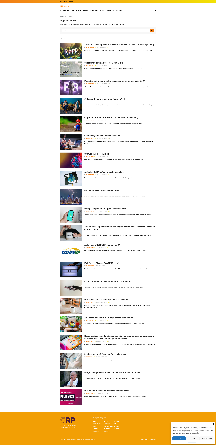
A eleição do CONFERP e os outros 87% (102, 245)
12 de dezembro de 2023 (101, 83)
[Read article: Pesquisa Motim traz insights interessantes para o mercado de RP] (71, 87)
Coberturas (110, 11)
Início (61, 1)
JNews (65, 439)
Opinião (102, 11)
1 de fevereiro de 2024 (101, 47)
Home (61, 16)
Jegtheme (93, 439)
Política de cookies (192, 442)
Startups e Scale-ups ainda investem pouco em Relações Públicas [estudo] (119, 44)
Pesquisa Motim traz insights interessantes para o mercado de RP (114, 81)
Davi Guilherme (90, 120)
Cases (73, 11)
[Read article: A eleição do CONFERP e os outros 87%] (71, 251)
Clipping (95, 428)
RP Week (116, 426)
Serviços (119, 11)
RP (60, 11)
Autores (65, 1)
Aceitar (179, 438)
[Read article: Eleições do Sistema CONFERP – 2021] (71, 270)
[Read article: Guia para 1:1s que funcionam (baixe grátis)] (71, 106)
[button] (212, 424)
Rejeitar (193, 438)
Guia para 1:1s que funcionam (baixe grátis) (104, 99)
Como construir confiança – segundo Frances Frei (107, 281)
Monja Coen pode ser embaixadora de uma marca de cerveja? (112, 372)
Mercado (66, 11)
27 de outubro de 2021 (100, 247)
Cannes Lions (96, 424)
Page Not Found (68, 16)
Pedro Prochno (90, 47)
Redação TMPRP (90, 156)
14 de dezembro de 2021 (101, 138)
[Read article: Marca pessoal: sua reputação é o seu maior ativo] (71, 306)
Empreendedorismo (82, 11)
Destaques (107, 424)
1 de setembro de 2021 (101, 320)
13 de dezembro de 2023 (101, 65)
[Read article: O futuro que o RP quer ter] (71, 160)
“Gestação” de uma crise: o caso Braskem (103, 63)
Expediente (70, 1)
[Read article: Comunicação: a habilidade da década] (71, 142)
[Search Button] (155, 11)
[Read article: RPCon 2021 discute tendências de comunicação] (71, 397)
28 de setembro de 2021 (101, 302)
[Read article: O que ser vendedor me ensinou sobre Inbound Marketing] (71, 124)
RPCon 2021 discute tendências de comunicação (107, 390)
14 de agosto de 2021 (102, 375)
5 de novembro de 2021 (101, 232)
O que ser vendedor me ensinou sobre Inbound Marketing (111, 117)
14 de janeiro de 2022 (100, 120)
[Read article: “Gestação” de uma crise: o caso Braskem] (71, 69)
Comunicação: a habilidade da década (102, 135)
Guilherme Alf (89, 356)
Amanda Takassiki (90, 375)
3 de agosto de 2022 (100, 156)
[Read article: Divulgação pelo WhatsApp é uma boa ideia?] (71, 215)
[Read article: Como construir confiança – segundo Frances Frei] (71, 288)
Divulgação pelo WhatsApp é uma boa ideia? (105, 208)
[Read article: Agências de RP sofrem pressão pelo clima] (71, 178)
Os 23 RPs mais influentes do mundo (101, 190)
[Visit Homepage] (64, 6)
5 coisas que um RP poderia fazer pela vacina (105, 354)
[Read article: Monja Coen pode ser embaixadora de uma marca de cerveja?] (71, 379)
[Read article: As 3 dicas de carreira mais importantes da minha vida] (71, 324)
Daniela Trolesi (90, 138)
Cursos (105, 421)
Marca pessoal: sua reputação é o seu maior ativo (107, 299)
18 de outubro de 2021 (101, 284)
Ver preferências (207, 438)
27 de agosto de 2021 (101, 341)
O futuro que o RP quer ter (96, 154)
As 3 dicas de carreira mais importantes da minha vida (109, 318)
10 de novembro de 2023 (101, 101)
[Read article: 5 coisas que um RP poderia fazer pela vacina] (71, 361)
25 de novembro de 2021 (101, 174)
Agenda (95, 421)
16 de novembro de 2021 (101, 211)
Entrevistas (94, 11)
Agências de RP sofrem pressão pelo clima (104, 172)
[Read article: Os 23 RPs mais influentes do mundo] (71, 197)
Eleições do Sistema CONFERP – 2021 (102, 263)
